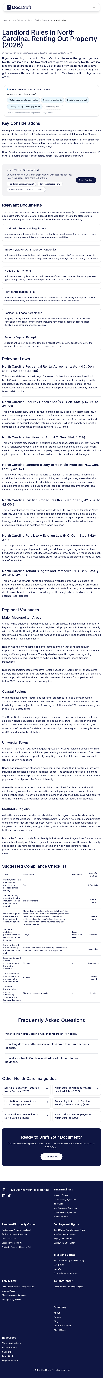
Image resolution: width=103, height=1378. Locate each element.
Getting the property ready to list (23, 100)
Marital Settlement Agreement (14, 1295)
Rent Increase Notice (11, 1238)
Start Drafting (86, 180)
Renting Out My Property (38, 20)
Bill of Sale (58, 1204)
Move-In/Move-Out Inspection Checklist (26, 189)
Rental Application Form (50, 184)
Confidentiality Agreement (65, 1212)
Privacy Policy (9, 1347)
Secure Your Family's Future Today (69, 1260)
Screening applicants (52, 100)
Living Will (58, 1269)
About (57, 1312)
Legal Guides (17, 20)
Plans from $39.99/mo (35, 178)
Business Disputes (61, 1195)
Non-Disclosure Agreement (65, 1208)
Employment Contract (63, 1238)
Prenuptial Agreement (11, 1299)
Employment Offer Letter (64, 1243)
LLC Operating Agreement (65, 1199)
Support (6, 1351)
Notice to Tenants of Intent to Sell (16, 1247)
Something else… (53, 106)
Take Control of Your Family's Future (18, 1287)
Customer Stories (62, 1325)
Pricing (57, 1317)
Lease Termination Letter (12, 1243)
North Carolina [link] (60, 20)
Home (4, 20)
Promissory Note (61, 1216)
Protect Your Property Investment (16, 1230)
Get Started (51, 1156)
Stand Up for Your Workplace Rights (69, 1230)
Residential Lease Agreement (21, 184)
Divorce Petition (9, 1291)
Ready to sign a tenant (77, 100)
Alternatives (60, 1330)
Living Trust (59, 1265)
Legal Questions (10, 1360)
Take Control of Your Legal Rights (68, 1287)
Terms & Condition (11, 1343)
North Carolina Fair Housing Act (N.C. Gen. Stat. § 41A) (43, 437)
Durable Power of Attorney (65, 1273)
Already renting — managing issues (24, 106)
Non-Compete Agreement (65, 1234)
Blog (56, 1321)
